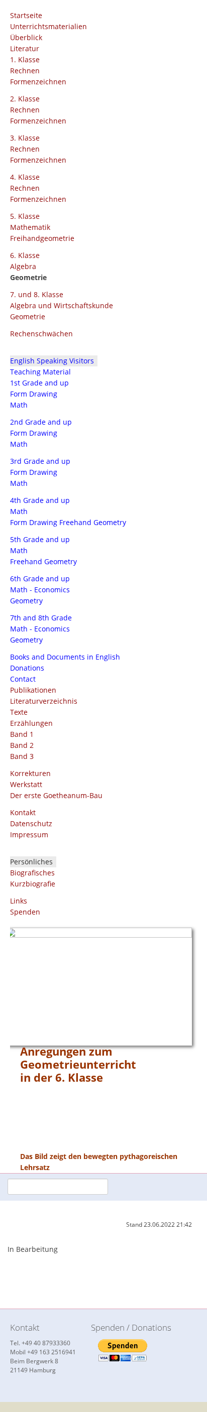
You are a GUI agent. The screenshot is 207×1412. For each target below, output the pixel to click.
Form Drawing (33, 394)
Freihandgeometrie (42, 238)
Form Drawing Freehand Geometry (68, 522)
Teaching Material (40, 371)
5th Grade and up (40, 539)
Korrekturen (30, 773)
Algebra (23, 266)
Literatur (24, 48)
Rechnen (25, 70)
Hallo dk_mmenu (162, 20)
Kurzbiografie (32, 883)
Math (19, 405)
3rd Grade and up (40, 461)
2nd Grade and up (41, 422)
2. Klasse (25, 98)
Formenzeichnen (38, 81)
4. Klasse (25, 177)
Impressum (29, 834)
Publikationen (33, 690)
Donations (27, 668)
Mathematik (30, 227)
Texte (19, 712)
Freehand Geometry (43, 561)
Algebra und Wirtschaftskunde (61, 305)
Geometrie (27, 316)
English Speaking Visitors (52, 360)
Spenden (25, 912)
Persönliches (31, 861)
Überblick (26, 37)
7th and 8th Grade (41, 617)
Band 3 (22, 756)
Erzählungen (31, 723)
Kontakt (23, 812)
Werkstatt (26, 784)
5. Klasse (25, 216)
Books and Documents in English (65, 657)
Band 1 (22, 734)
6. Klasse (25, 255)
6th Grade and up (40, 578)
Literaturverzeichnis (43, 701)
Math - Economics (40, 589)
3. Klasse (25, 138)
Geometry (26, 600)
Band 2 (22, 745)
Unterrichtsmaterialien (48, 26)
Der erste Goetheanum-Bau (56, 795)
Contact (23, 679)
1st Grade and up (39, 383)
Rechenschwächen (41, 333)
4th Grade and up (40, 500)
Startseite (26, 15)
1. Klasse (25, 59)
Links (18, 901)
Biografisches (32, 872)
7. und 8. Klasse (36, 294)
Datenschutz (31, 823)
